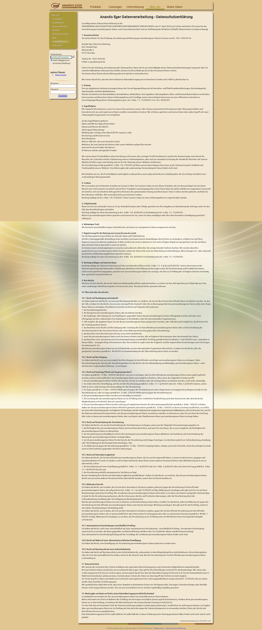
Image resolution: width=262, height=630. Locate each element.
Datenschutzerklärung (176, 628)
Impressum (159, 628)
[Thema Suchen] (73, 57)
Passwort (54, 89)
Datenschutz (60, 75)
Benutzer (54, 83)
